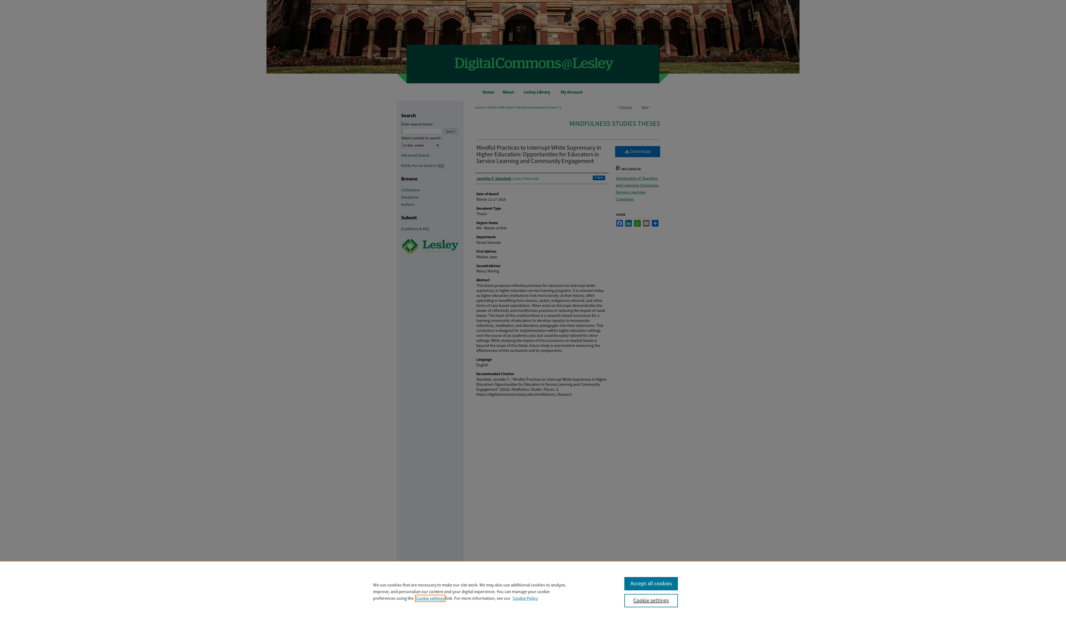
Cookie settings (430, 598)
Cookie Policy (525, 598)
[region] (533, 591)
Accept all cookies (651, 583)
